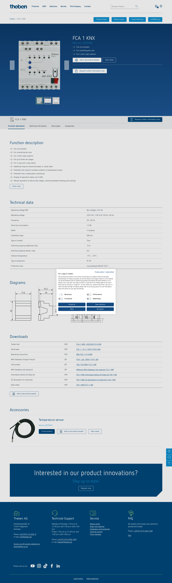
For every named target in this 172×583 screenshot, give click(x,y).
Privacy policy (99, 272)
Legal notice (110, 272)
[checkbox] (60, 294)
